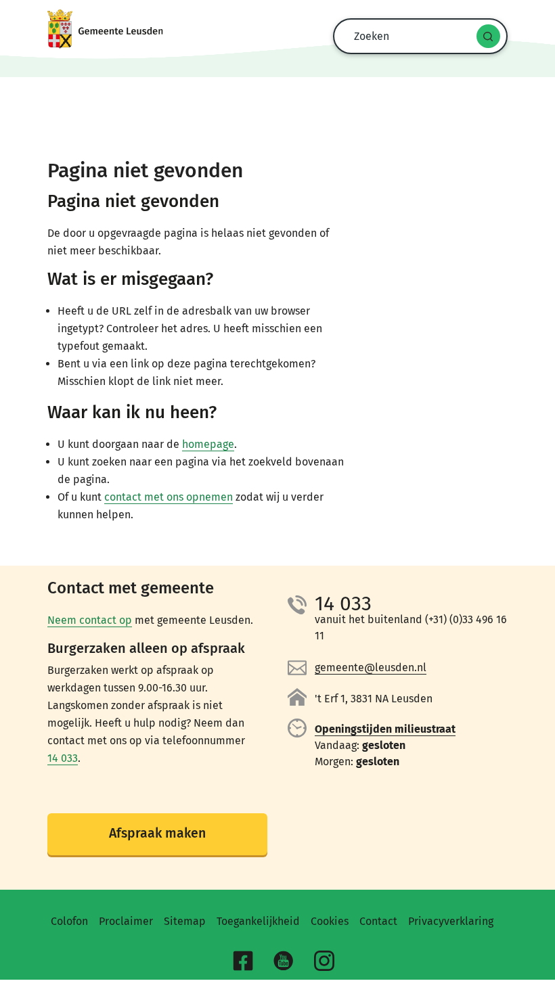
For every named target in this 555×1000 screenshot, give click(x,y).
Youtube (285, 963)
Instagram (326, 963)
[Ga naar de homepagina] (277, 29)
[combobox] (417, 36)
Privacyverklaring (450, 921)
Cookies (330, 921)
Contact (378, 921)
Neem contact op (89, 620)
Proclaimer (126, 921)
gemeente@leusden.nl (370, 667)
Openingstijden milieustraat (385, 729)
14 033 (62, 758)
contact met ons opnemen (168, 497)
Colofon (69, 921)
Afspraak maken (157, 833)
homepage (208, 444)
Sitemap (185, 921)
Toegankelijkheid (258, 921)
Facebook (245, 963)
